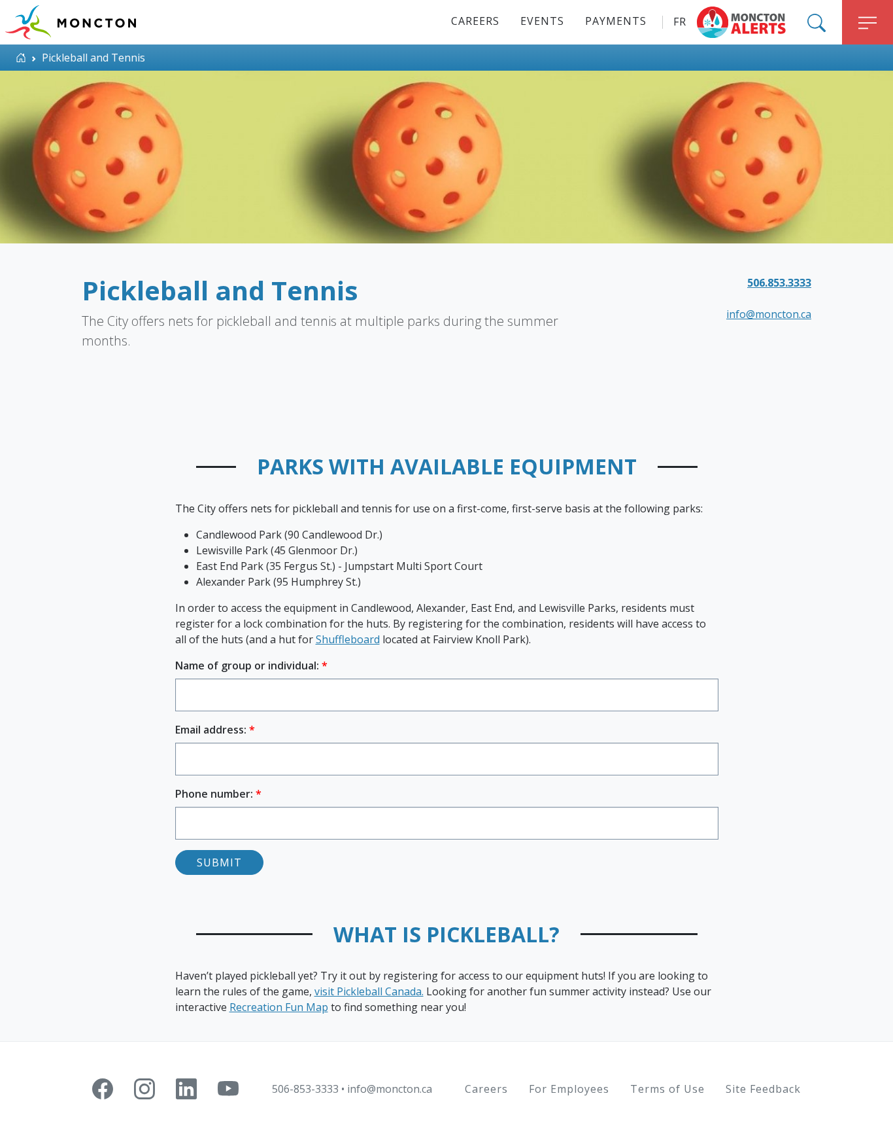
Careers (475, 21)
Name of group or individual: (248, 665)
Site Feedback (763, 1089)
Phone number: (215, 794)
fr (679, 21)
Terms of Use (667, 1089)
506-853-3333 (305, 1089)
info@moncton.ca (768, 314)
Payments (616, 21)
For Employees (569, 1089)
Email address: (212, 729)
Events (542, 21)
